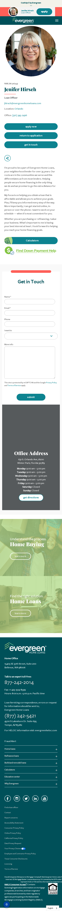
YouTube (44, 798)
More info (8, 344)
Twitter (26, 798)
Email (7, 308)
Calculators (32, 240)
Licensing (8, 864)
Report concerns (11, 817)
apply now (31, 126)
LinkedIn (35, 798)
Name (7, 297)
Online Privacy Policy (12, 833)
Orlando (19, 108)
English (50, 908)
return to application (31, 135)
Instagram (17, 798)
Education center (12, 776)
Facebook (7, 798)
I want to (8, 330)
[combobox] (52, 908)
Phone (7, 319)
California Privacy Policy (13, 838)
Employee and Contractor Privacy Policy (20, 853)
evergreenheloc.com (46, 730)
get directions (31, 497)
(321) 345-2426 (19, 115)
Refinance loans (11, 756)
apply (44, 11)
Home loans (9, 749)
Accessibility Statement (13, 823)
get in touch (31, 144)
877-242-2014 (19, 682)
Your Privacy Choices (12, 848)
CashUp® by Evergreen (31, 3)
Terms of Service (14, 385)
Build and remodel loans (15, 762)
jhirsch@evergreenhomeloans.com (22, 103)
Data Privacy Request (12, 843)
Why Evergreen (11, 783)
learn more (20, 556)
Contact (7, 812)
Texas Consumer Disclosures (16, 859)
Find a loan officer (11, 807)
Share (7, 158)
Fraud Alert (10, 741)
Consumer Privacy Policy (14, 828)
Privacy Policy (51, 382)
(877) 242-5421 (20, 715)
